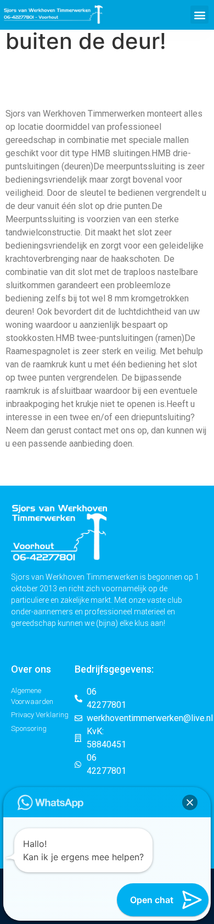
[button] (199, 15)
